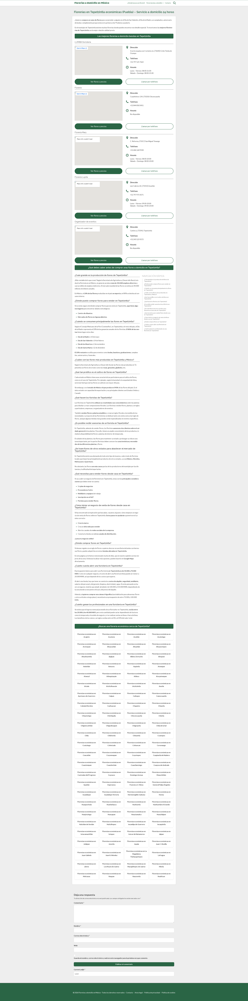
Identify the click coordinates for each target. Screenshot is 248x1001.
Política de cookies (168, 993)
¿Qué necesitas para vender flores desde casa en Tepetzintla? (157, 313)
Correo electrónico (82, 936)
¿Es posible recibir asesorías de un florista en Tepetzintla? (157, 305)
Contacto (168, 3)
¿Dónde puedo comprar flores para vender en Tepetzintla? (157, 284)
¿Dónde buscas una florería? (136, 3)
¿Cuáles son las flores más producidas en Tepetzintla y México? (155, 293)
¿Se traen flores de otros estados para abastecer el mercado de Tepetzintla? (155, 309)
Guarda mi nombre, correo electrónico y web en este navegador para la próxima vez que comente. (111, 958)
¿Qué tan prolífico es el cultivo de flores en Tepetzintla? (156, 298)
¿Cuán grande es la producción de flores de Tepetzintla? (156, 280)
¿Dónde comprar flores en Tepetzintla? (155, 322)
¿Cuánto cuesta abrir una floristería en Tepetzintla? (155, 325)
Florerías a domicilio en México (91, 3)
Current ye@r (79, 970)
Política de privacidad (152, 993)
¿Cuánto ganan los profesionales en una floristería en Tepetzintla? (155, 329)
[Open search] (174, 3)
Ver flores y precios (98, 82)
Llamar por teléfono (149, 82)
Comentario (79, 903)
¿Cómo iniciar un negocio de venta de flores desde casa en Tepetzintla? (156, 318)
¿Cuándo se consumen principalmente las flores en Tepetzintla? (157, 289)
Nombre (77, 926)
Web (76, 945)
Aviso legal (139, 993)
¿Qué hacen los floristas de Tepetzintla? (155, 301)
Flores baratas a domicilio (154, 3)
